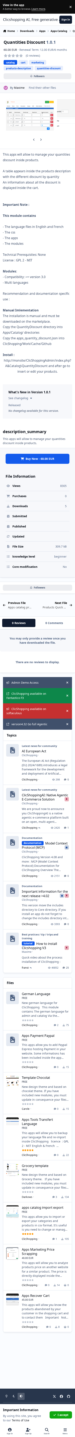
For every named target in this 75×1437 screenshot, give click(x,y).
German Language (36, 993)
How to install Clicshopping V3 (39, 945)
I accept (63, 1415)
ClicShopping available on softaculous (26, 711)
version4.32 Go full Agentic (29, 724)
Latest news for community (39, 746)
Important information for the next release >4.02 (45, 893)
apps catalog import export (42, 1207)
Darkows (27, 1197)
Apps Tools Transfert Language (37, 1121)
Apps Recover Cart (36, 1295)
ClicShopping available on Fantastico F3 (26, 696)
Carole (25, 1109)
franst (25, 967)
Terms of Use (20, 1420)
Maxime (19, 88)
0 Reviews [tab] (19, 623)
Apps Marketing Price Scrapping (38, 1251)
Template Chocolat (36, 1077)
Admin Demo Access (25, 682)
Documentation (32, 838)
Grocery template (35, 1165)
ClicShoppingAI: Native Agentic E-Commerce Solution (45, 797)
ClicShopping (29, 755)
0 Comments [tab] (54, 623)
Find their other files (42, 88)
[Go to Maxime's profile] (6, 88)
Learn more (7, 7)
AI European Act (34, 751)
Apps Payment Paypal (38, 1035)
